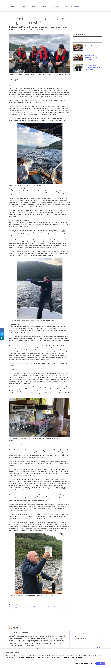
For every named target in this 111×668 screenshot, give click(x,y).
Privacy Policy (77, 657)
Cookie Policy (66, 657)
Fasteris (54, 352)
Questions (99, 10)
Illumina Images (50, 10)
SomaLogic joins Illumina (61, 10)
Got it (100, 663)
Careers (99, 647)
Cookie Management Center (31, 657)
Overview (24, 10)
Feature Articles (32, 10)
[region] (55, 658)
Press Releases (41, 10)
